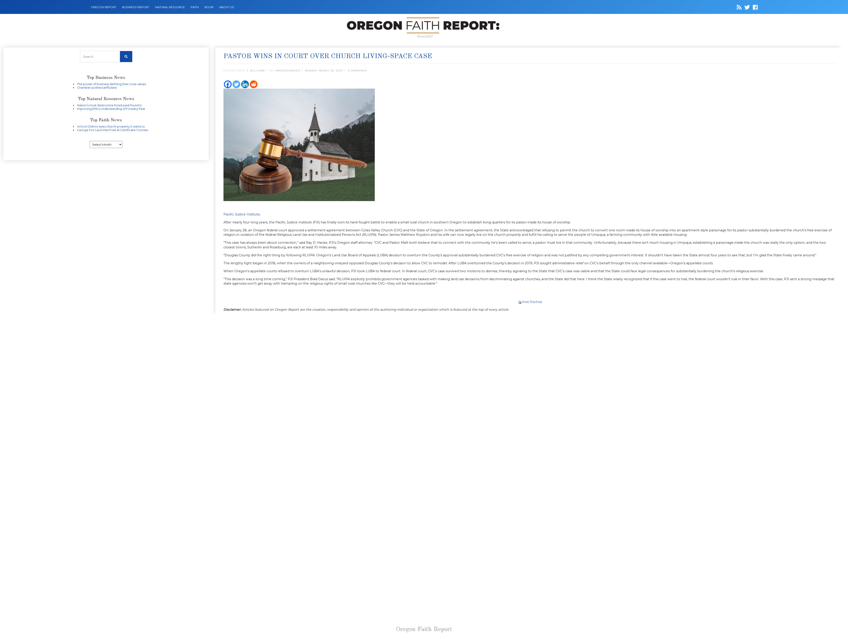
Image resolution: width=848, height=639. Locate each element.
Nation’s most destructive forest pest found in (109, 105)
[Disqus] (530, 373)
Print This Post (532, 302)
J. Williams (256, 70)
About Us (226, 7)
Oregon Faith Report (424, 629)
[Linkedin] (245, 84)
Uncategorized (287, 70)
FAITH (195, 7)
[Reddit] (253, 84)
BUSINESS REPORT (135, 7)
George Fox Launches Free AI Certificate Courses (112, 130)
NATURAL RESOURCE (170, 7)
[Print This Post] (520, 302)
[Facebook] (228, 84)
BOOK (209, 7)
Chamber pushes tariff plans (97, 87)
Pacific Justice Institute (241, 214)
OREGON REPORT (103, 7)
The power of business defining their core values (111, 84)
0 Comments (357, 70)
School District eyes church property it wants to (111, 126)
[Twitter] (236, 84)
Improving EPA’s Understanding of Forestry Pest (111, 108)
